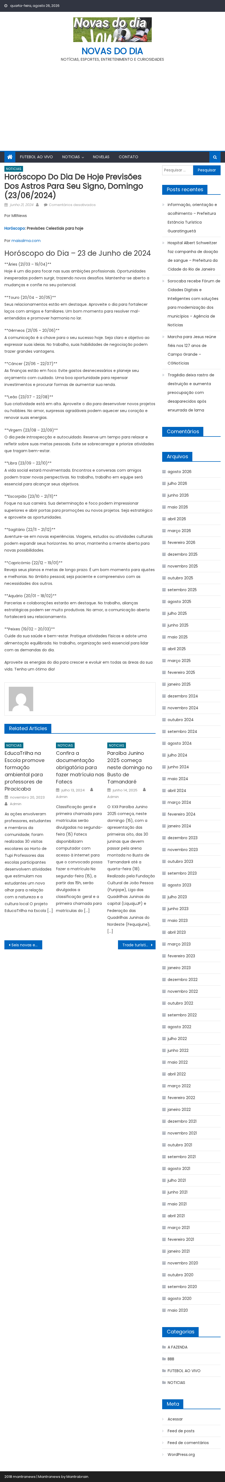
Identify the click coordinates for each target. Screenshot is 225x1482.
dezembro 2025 (183, 554)
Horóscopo (14, 228)
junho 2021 (177, 1192)
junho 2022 (178, 1050)
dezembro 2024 (183, 696)
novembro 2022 (183, 991)
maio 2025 (178, 637)
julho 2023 (177, 897)
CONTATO (128, 157)
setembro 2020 (182, 1286)
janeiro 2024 (179, 826)
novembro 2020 (183, 1263)
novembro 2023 (183, 849)
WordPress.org (181, 1454)
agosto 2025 (179, 601)
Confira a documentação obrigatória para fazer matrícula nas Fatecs (80, 767)
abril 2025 (177, 649)
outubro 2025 (180, 578)
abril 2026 (177, 519)
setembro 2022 (182, 1015)
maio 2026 (178, 507)
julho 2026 (177, 483)
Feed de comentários (188, 1442)
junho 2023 (178, 908)
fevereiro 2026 (181, 542)
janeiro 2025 (179, 684)
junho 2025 (178, 625)
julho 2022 (177, 1038)
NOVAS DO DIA (112, 51)
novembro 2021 (182, 1133)
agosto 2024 (180, 743)
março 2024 (179, 802)
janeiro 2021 (179, 1251)
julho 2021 (177, 1180)
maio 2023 (178, 920)
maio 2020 (178, 1310)
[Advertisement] (112, 104)
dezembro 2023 (183, 838)
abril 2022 (177, 1074)
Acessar (175, 1419)
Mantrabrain (77, 1476)
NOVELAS (101, 157)
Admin (15, 804)
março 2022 (179, 1086)
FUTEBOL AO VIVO (36, 157)
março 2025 (179, 660)
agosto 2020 (180, 1298)
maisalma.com (26, 240)
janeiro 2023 (179, 968)
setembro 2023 (182, 873)
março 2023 (179, 944)
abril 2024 (177, 790)
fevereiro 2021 (181, 1239)
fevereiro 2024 (182, 814)
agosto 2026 (180, 471)
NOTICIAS (71, 157)
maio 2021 (177, 1204)
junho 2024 (178, 767)
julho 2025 (177, 613)
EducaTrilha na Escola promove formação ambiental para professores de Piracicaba (24, 771)
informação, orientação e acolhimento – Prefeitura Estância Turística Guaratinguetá (192, 218)
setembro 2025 (182, 590)
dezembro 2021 (182, 1121)
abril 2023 (177, 932)
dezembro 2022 (183, 979)
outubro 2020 (180, 1275)
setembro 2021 (182, 1157)
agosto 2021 (179, 1168)
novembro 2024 (183, 708)
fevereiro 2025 (181, 672)
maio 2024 (178, 779)
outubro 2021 (180, 1145)
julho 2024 (177, 755)
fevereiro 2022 (181, 1097)
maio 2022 (178, 1062)
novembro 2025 (183, 566)
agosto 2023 (179, 885)
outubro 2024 (181, 719)
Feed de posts (181, 1431)
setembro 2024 (182, 731)
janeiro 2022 (179, 1109)
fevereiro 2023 (181, 956)
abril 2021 (176, 1216)
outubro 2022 (180, 1003)
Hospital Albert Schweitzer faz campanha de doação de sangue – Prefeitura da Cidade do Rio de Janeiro (193, 256)
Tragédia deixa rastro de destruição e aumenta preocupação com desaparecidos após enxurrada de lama (191, 392)
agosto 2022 (179, 1027)
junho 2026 (178, 495)
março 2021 (179, 1227)
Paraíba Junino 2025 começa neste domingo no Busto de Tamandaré (129, 767)
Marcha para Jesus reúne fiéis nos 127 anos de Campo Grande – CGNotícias (192, 350)
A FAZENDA (177, 1347)
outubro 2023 (180, 861)
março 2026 (179, 530)
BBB (171, 1359)
